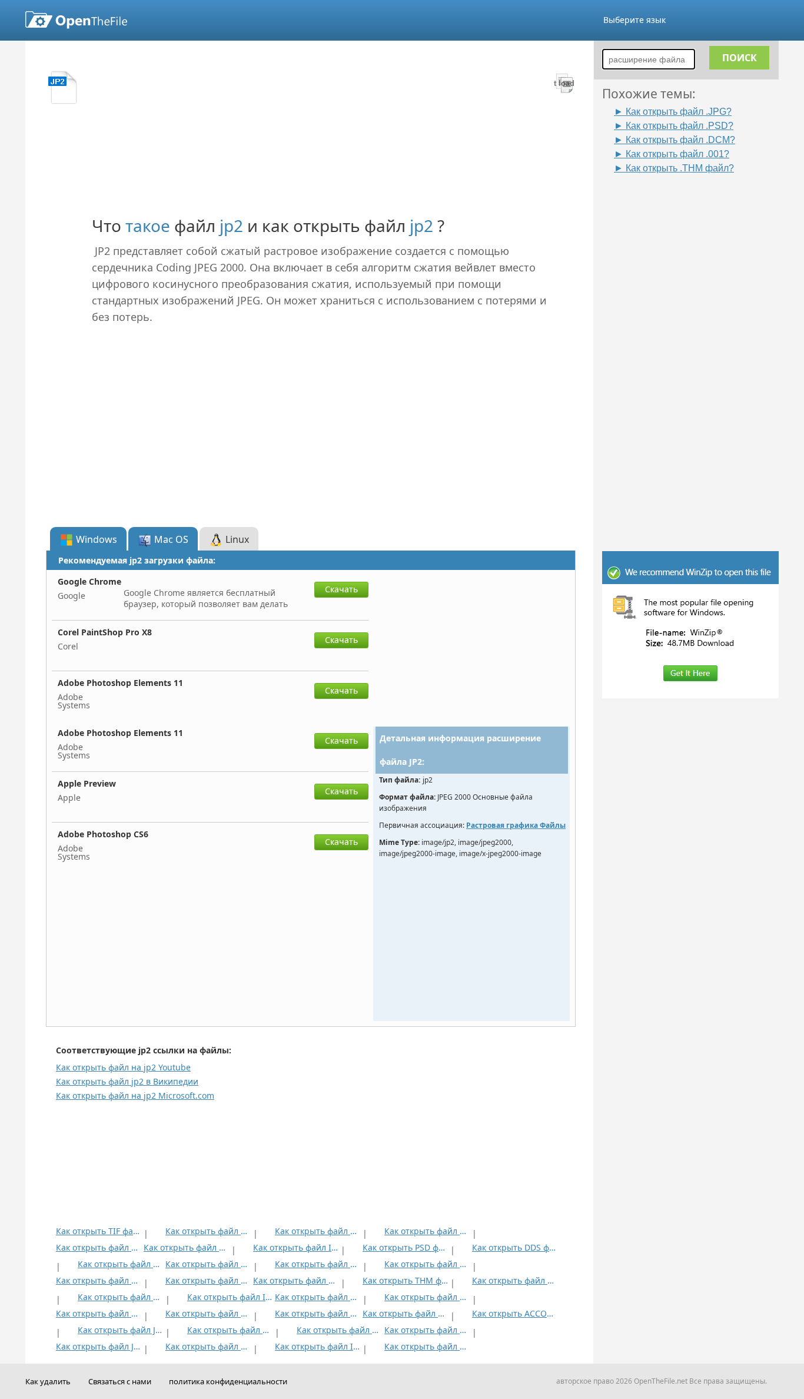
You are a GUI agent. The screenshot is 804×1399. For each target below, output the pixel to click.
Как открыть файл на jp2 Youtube (123, 1067)
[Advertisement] (696, 351)
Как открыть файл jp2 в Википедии (127, 1081)
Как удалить (48, 1381)
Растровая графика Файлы (516, 825)
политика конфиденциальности (228, 1381)
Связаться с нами (119, 1381)
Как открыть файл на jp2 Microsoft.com (135, 1095)
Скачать (341, 589)
